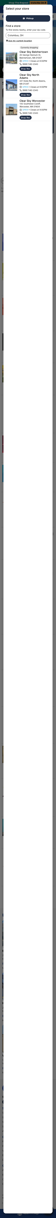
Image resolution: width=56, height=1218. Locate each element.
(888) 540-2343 (30, 64)
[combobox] (26, 35)
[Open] (48, 35)
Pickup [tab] (30, 18)
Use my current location (20, 40)
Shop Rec (25, 68)
